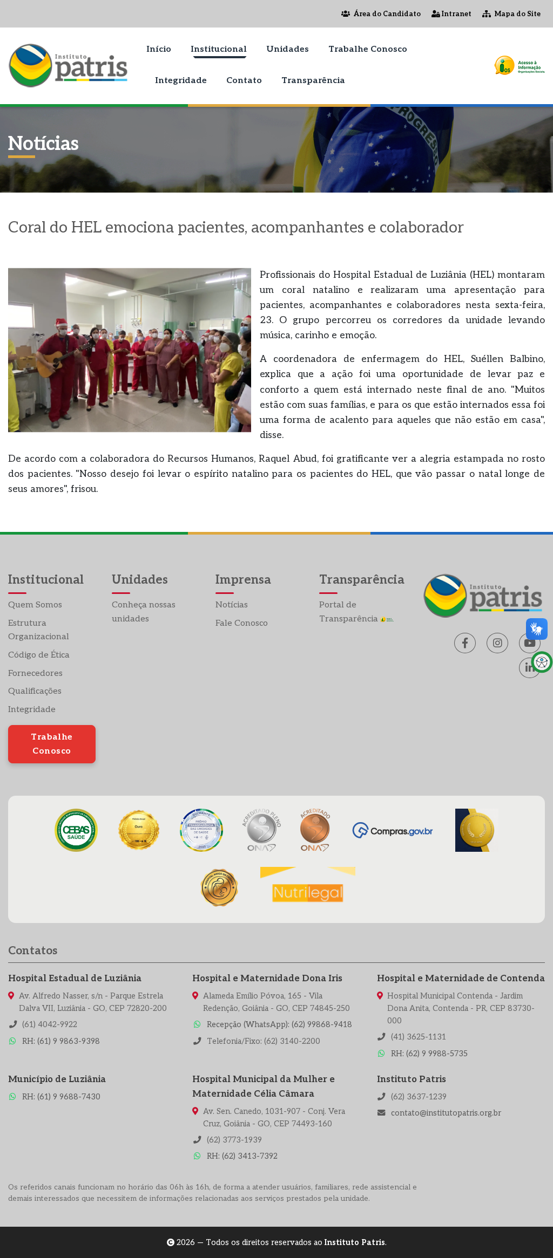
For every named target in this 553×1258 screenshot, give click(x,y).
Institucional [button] (219, 49)
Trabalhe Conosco (367, 49)
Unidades (287, 49)
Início (158, 49)
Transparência (313, 81)
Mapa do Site (517, 14)
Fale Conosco (241, 623)
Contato (244, 81)
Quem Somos (35, 605)
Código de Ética (39, 655)
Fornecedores (35, 673)
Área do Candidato (386, 14)
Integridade (181, 81)
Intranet (455, 14)
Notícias (231, 605)
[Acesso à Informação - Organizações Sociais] (519, 65)
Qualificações (35, 691)
